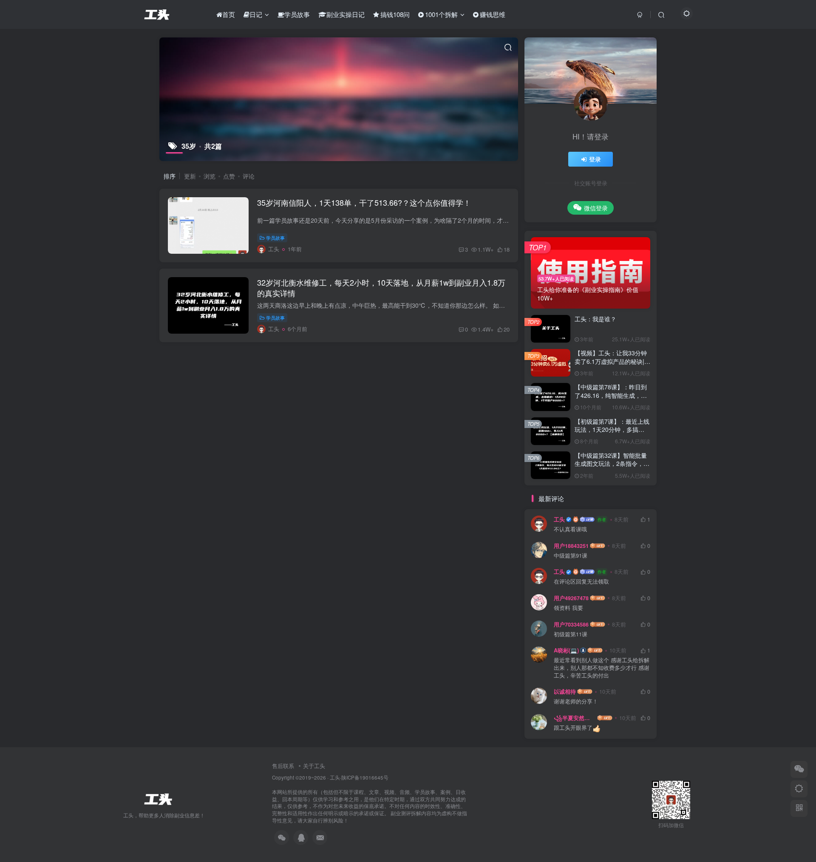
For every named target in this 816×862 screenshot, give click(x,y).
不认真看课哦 (570, 529)
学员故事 (275, 237)
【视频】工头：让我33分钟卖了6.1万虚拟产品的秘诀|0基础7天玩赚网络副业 (611, 361)
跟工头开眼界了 (573, 728)
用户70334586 (571, 624)
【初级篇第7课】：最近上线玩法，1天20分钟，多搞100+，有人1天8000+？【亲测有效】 (612, 434)
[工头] (157, 798)
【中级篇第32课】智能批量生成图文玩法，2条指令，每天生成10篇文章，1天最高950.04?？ (612, 468)
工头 (559, 519)
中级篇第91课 (570, 555)
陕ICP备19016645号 (364, 777)
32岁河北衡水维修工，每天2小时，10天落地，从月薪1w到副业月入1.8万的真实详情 (381, 287)
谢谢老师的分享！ (576, 701)
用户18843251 (571, 546)
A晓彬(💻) (566, 650)
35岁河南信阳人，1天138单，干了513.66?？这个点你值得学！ (364, 202)
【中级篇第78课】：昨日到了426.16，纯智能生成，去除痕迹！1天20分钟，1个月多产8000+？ (611, 399)
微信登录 (596, 208)
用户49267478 (571, 598)
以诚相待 (565, 691)
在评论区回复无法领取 (581, 581)
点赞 (229, 176)
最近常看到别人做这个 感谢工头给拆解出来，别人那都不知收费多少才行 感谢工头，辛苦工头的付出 (601, 668)
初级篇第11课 (570, 634)
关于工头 (314, 766)
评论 (249, 176)
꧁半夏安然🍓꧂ (575, 718)
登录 (595, 159)
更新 (190, 176)
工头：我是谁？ (595, 319)
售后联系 (283, 766)
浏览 (209, 176)
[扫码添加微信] (799, 769)
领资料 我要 (568, 608)
